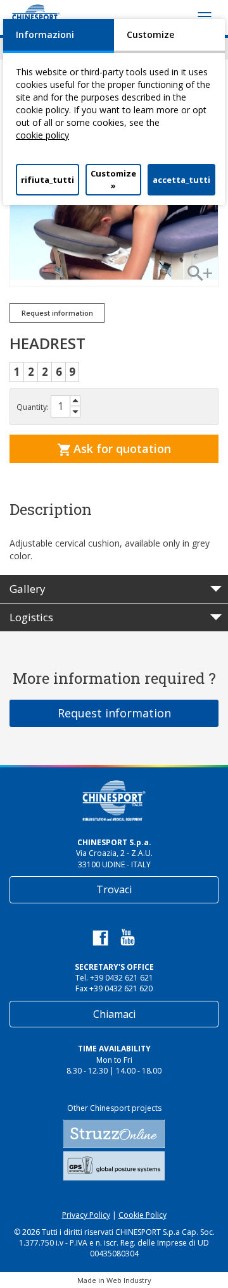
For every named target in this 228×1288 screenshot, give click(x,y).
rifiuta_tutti (47, 179)
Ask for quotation (120, 448)
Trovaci (114, 889)
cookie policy (42, 135)
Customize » (113, 179)
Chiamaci (114, 1014)
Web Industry (128, 1280)
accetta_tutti (181, 179)
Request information (114, 713)
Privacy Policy (86, 1215)
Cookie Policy (142, 1215)
